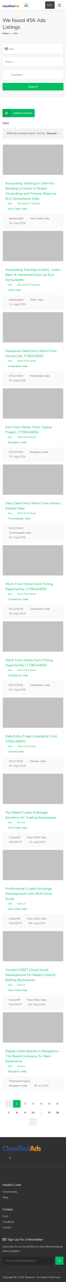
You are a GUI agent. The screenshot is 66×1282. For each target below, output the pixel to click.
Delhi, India (14, 290)
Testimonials (10, 1192)
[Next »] (33, 1121)
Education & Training (28, 203)
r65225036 (15, 376)
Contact (7, 1227)
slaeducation (16, 218)
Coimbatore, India (17, 599)
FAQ (5, 1216)
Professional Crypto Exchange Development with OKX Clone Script (28, 893)
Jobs (9, 203)
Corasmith (14, 837)
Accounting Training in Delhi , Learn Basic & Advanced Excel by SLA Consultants (32, 274)
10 (33, 1112)
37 (49, 1112)
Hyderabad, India (17, 366)
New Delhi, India (17, 209)
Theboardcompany (19, 1081)
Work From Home (26, 361)
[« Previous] (8, 1104)
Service (21, 822)
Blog (5, 1197)
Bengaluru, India (16, 442)
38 (57, 1112)
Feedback (8, 1222)
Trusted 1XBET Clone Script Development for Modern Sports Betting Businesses (30, 975)
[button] (53, 133)
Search (33, 87)
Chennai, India (15, 751)
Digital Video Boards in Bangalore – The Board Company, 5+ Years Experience (32, 1056)
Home (6, 33)
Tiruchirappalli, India (18, 518)
